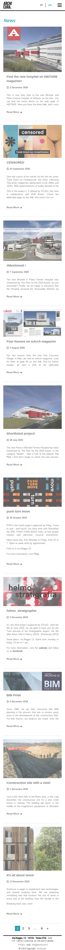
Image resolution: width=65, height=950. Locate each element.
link (31, 197)
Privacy (21, 945)
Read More (14, 112)
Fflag (36, 554)
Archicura (41, 948)
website (43, 648)
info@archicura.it (40, 945)
